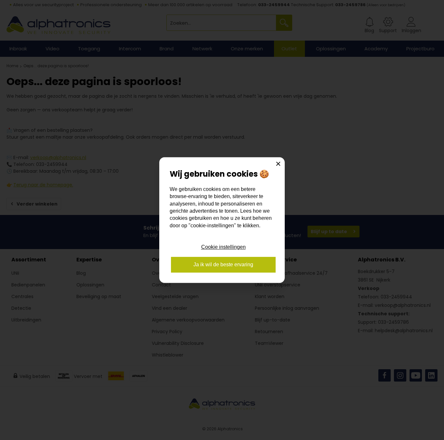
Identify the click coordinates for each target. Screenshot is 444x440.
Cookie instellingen (223, 247)
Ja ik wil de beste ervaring (223, 264)
